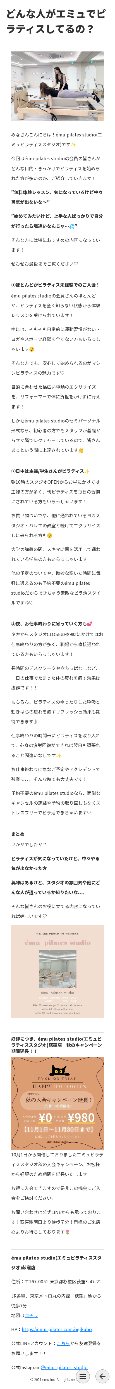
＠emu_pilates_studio (64, 1367)
